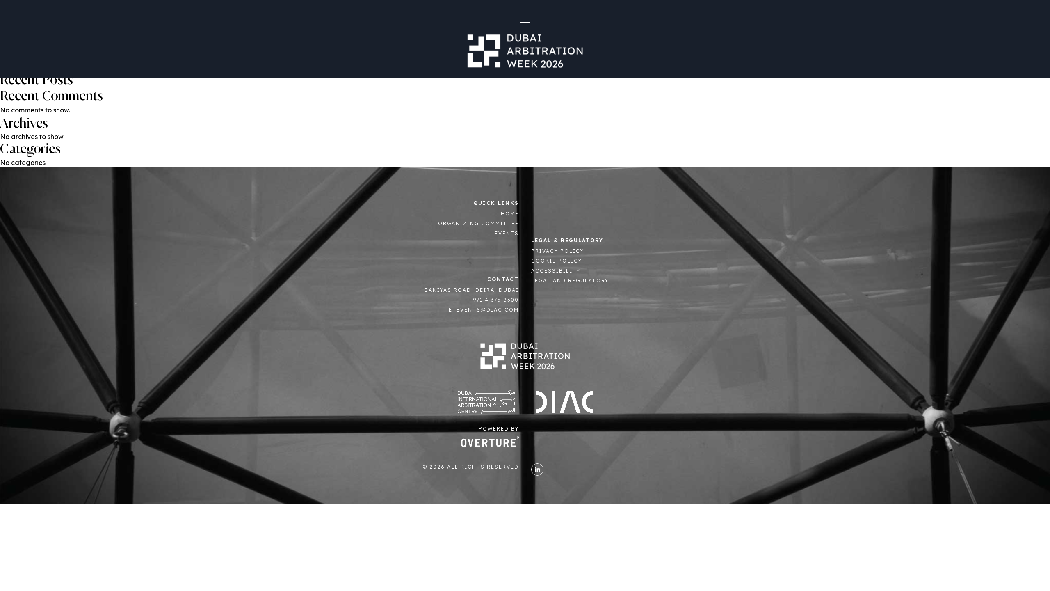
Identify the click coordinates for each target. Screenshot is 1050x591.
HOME (510, 214)
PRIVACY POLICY (557, 251)
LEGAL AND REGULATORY (570, 280)
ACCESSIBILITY (555, 271)
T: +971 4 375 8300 (490, 300)
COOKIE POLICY (556, 261)
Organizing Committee (478, 223)
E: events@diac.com (484, 310)
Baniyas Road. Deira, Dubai (472, 290)
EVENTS (507, 233)
